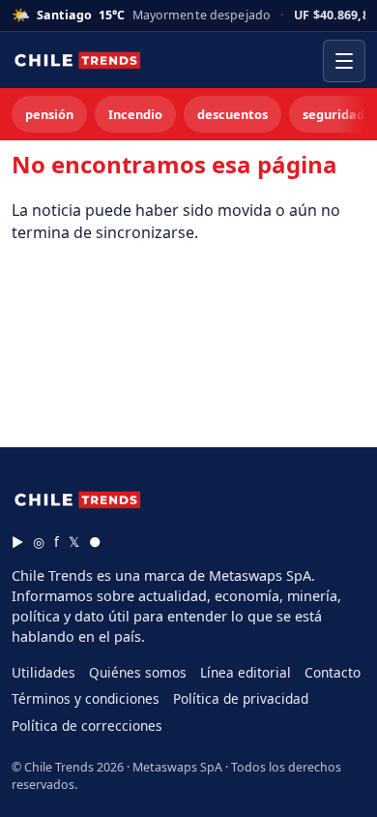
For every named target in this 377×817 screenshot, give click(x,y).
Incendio (135, 114)
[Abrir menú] (344, 61)
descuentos (232, 114)
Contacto (332, 672)
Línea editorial (245, 672)
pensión (49, 114)
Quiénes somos (138, 672)
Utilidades (43, 672)
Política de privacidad (240, 698)
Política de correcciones (87, 725)
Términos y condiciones (86, 698)
